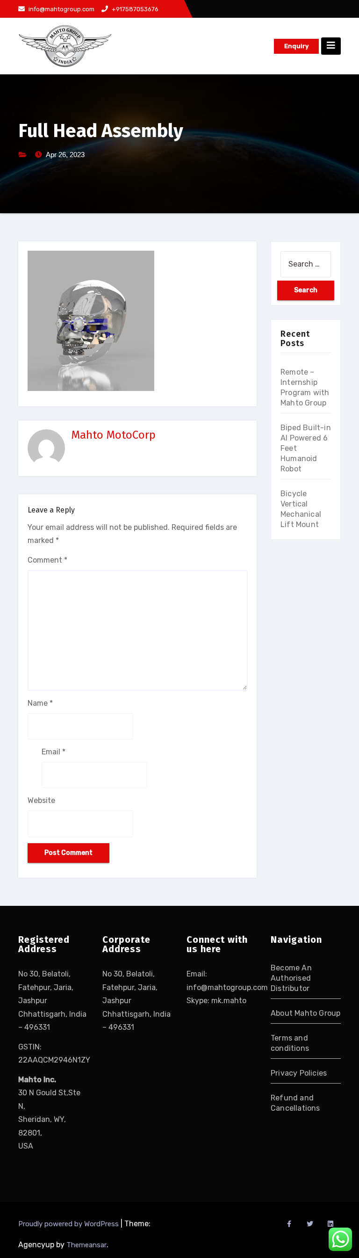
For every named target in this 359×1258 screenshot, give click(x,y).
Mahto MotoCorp (113, 434)
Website (41, 800)
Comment (47, 560)
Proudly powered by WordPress (69, 1224)
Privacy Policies (299, 1073)
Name (40, 703)
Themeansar (86, 1245)
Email (53, 751)
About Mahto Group (305, 1013)
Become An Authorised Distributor (291, 978)
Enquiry (296, 46)
